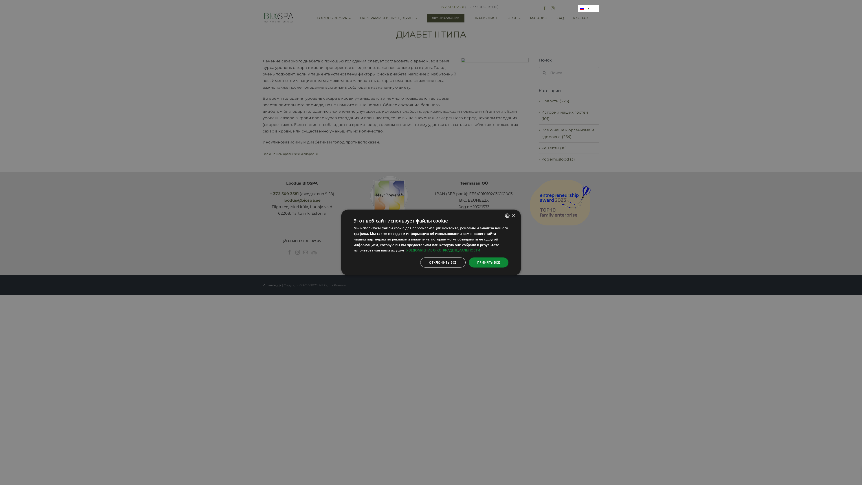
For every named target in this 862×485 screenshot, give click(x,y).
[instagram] (552, 8)
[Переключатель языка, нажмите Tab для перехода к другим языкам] (585, 8)
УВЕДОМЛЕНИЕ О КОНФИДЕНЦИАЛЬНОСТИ (443, 250)
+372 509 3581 (451, 7)
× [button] (513, 215)
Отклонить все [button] (443, 262)
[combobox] (507, 216)
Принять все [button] (488, 262)
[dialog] (431, 243)
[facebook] (544, 8)
